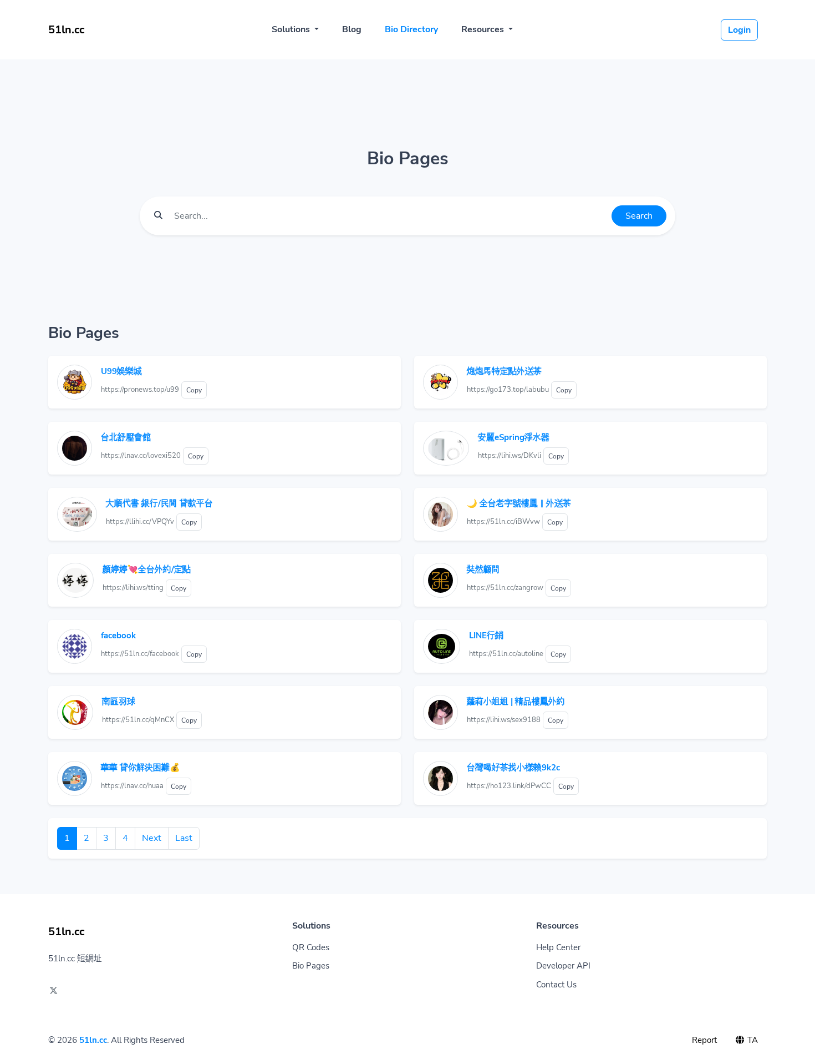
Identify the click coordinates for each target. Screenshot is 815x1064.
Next (151, 838)
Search (639, 216)
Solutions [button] (292, 29)
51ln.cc (93, 1040)
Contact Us (556, 984)
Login (739, 30)
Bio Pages (310, 965)
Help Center (558, 947)
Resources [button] (483, 29)
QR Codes (310, 947)
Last (183, 838)
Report (704, 1040)
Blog (351, 29)
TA (751, 1040)
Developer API (563, 965)
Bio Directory (411, 29)
